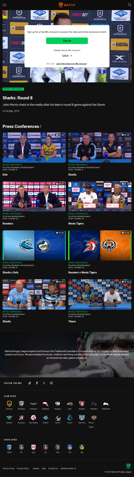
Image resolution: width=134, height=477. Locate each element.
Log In (65, 55)
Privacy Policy (23, 468)
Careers (36, 468)
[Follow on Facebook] (37, 383)
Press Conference (13, 89)
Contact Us (53, 468)
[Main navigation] (4, 5)
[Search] (129, 5)
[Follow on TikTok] (29, 383)
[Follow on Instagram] (51, 383)
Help (44, 468)
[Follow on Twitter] (44, 383)
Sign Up (67, 40)
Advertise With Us (68, 468)
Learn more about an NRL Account (71, 63)
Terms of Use (8, 468)
